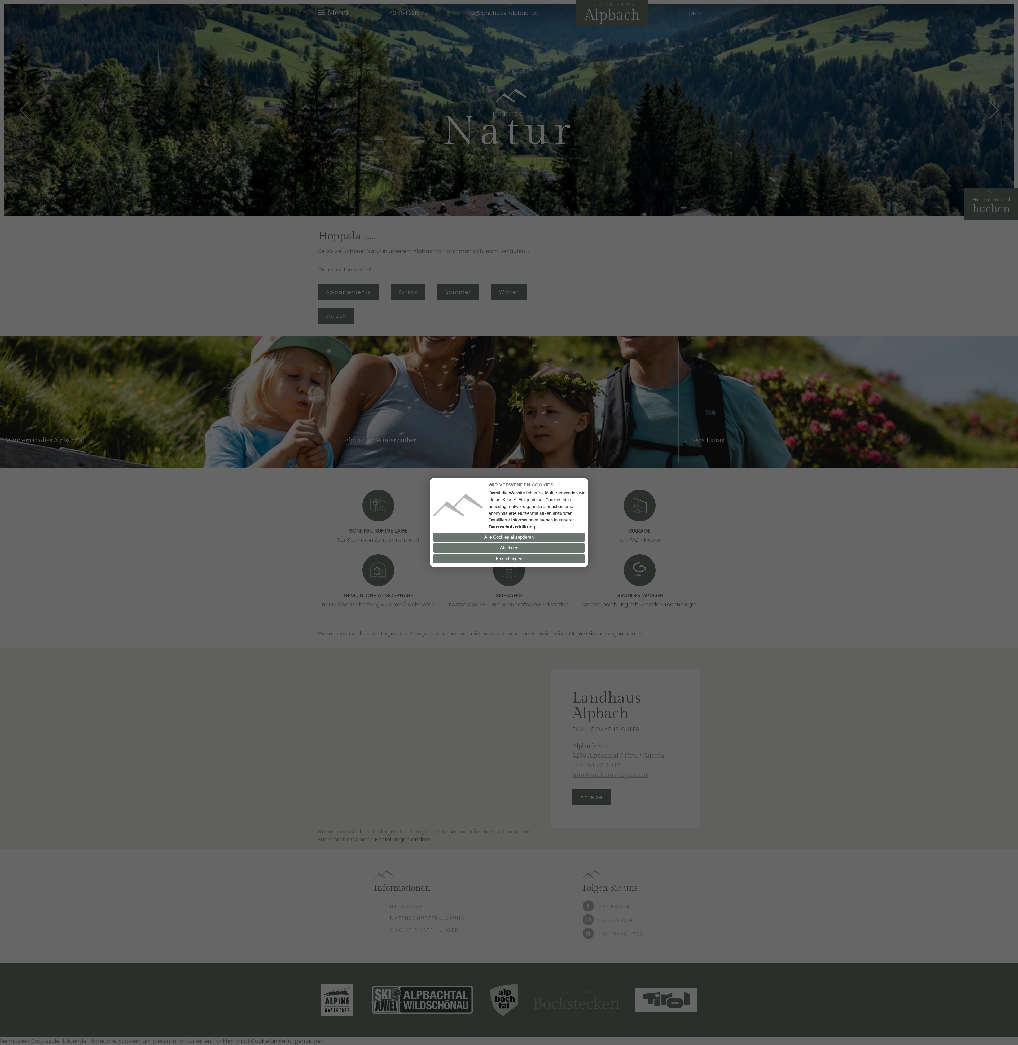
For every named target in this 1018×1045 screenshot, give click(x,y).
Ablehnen (509, 547)
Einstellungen (509, 558)
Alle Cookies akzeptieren (509, 537)
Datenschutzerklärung (512, 526)
